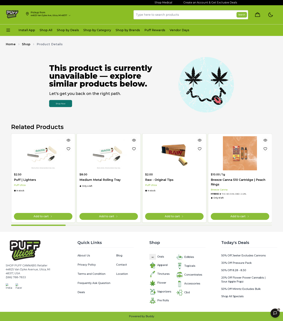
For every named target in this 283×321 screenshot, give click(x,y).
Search (241, 14)
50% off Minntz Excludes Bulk (241, 289)
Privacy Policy (86, 264)
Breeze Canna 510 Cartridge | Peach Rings (238, 182)
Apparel (162, 265)
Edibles (189, 257)
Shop (26, 44)
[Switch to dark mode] (270, 14)
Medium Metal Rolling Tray (100, 180)
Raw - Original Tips (159, 180)
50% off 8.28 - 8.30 (233, 270)
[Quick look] (68, 140)
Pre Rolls (163, 300)
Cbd (187, 292)
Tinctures (163, 273)
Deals (81, 292)
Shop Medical (154, 2)
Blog (119, 255)
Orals (160, 256)
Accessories (192, 283)
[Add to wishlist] (68, 148)
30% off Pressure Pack (236, 262)
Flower (161, 282)
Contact (121, 264)
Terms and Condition (91, 273)
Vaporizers (164, 291)
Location (122, 273)
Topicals (189, 265)
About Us (83, 255)
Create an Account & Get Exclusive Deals (201, 2)
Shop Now (61, 103)
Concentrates (193, 274)
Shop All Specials (232, 296)
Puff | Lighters (25, 180)
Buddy (150, 316)
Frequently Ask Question (93, 283)
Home (11, 44)
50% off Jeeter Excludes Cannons (243, 255)
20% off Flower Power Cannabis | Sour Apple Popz (243, 279)
